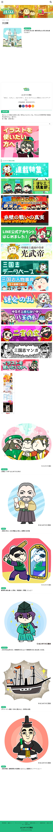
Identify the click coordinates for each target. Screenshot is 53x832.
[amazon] (32, 106)
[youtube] (29, 106)
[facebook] (23, 106)
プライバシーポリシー (19, 822)
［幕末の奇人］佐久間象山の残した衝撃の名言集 (15, 531)
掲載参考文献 (42, 822)
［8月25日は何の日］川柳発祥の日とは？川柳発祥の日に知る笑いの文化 (22, 650)
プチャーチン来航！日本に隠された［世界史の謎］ (16, 709)
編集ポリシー (10, 822)
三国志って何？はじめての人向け (11, 471)
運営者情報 (4, 822)
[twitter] (20, 106)
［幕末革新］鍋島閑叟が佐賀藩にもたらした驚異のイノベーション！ (21, 769)
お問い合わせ (27, 824)
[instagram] (26, 106)
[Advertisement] (26, 72)
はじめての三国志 (26, 827)
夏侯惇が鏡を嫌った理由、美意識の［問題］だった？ (17, 590)
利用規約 (26, 822)
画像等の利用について (34, 822)
